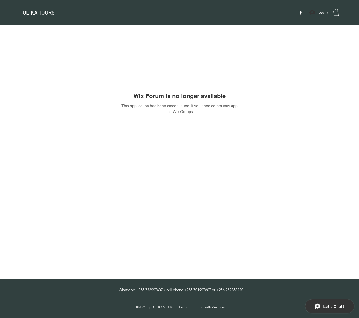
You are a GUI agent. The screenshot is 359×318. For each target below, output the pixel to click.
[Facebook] (300, 12)
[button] (336, 12)
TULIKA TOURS (37, 12)
